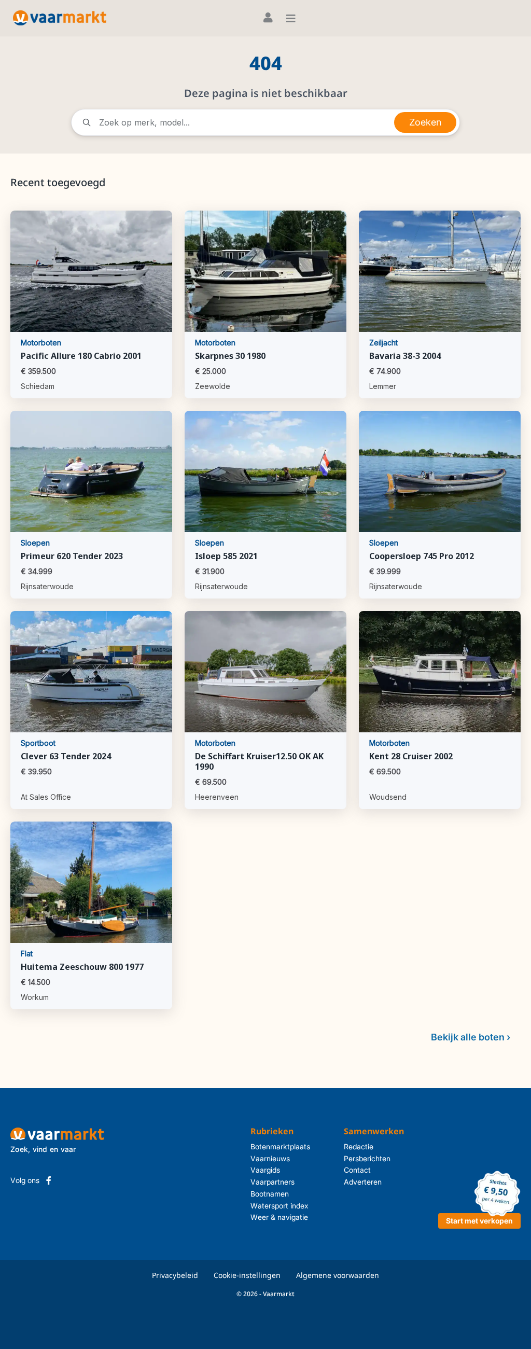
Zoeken (425, 122)
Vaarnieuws (270, 1158)
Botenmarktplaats (280, 1146)
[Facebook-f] (49, 1180)
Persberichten (367, 1158)
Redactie (358, 1146)
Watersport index (279, 1205)
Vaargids (265, 1169)
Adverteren (363, 1181)
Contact (357, 1169)
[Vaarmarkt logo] (59, 17)
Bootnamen (269, 1193)
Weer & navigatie (279, 1217)
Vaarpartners (272, 1181)
